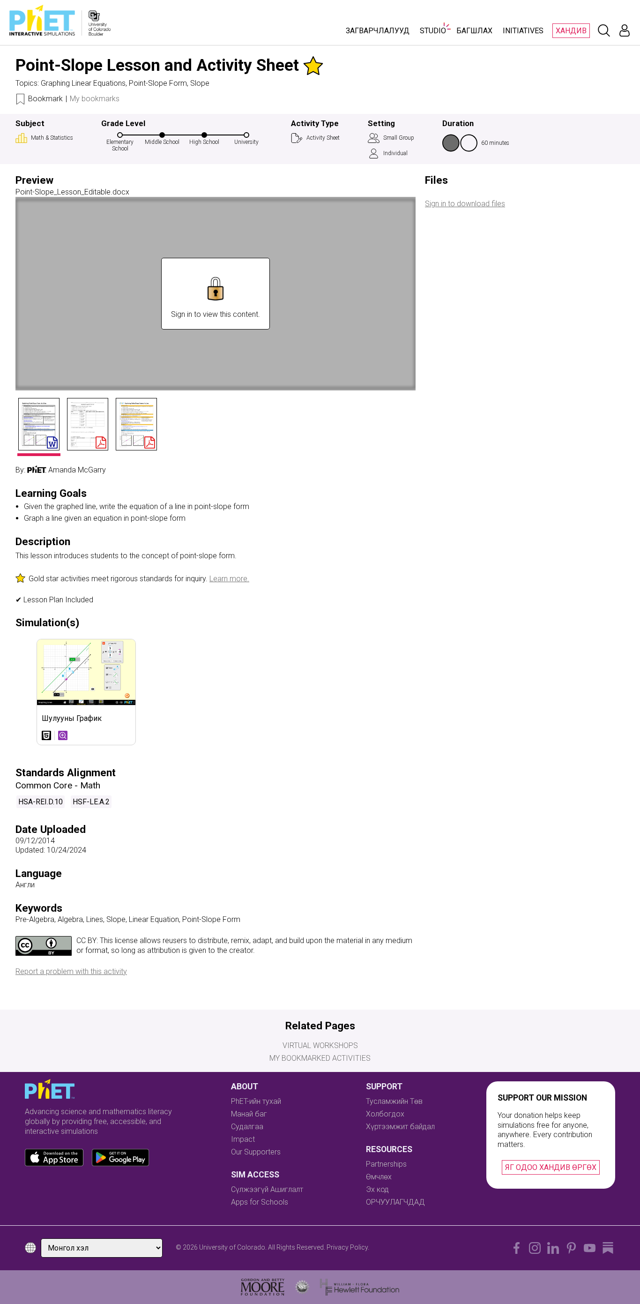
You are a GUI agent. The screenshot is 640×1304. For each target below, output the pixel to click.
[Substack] (608, 1248)
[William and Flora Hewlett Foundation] (359, 1287)
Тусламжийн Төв (394, 1101)
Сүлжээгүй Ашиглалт (267, 1189)
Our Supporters (256, 1151)
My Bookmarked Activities (320, 1058)
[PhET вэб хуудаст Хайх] (604, 30)
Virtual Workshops (320, 1045)
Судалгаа (247, 1126)
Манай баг (249, 1113)
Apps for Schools (259, 1202)
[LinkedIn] (553, 1248)
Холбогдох (385, 1113)
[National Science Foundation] (302, 1287)
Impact (243, 1139)
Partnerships (386, 1164)
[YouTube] (589, 1248)
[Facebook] (516, 1248)
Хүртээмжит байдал (400, 1126)
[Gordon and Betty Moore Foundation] (262, 1287)
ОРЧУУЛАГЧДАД (395, 1202)
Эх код (377, 1189)
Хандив (571, 30)
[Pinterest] (571, 1248)
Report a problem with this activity (71, 971)
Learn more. (229, 578)
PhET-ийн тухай (256, 1101)
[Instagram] (535, 1248)
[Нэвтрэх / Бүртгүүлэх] (624, 30)
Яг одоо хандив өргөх (550, 1167)
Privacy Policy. (348, 1247)
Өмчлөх (379, 1176)
